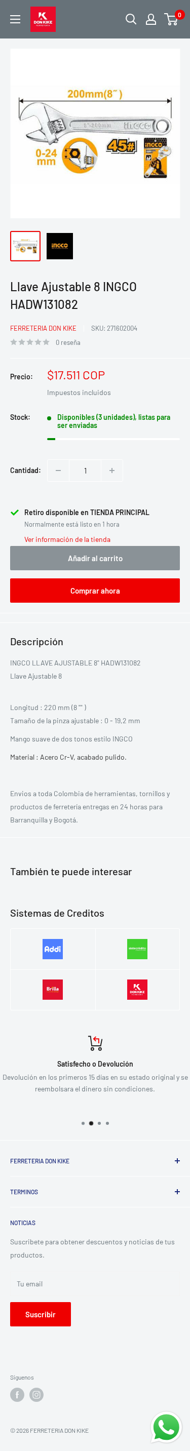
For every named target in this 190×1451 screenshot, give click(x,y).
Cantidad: (25, 470)
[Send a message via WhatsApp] (166, 1427)
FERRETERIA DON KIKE (43, 328)
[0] (171, 19)
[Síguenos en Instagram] (36, 1395)
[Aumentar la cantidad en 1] (112, 470)
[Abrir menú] (15, 19)
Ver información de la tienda (67, 539)
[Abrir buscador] (131, 19)
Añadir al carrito (95, 558)
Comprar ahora (95, 590)
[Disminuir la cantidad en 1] (58, 470)
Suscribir (40, 1314)
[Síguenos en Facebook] (17, 1395)
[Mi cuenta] (151, 19)
